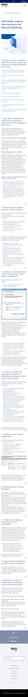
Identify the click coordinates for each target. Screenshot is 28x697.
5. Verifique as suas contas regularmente (11, 93)
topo (25, 203)
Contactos (14, 673)
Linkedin (15, 641)
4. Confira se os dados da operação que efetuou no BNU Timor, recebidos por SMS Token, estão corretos (13, 88)
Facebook (9, 641)
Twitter (12, 641)
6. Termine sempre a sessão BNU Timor (10, 96)
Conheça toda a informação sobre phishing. (12, 596)
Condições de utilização (14, 668)
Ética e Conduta (14, 676)
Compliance (14, 678)
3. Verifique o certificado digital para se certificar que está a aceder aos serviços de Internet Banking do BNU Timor (13, 82)
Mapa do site (14, 665)
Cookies (14, 670)
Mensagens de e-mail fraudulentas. (10, 608)
